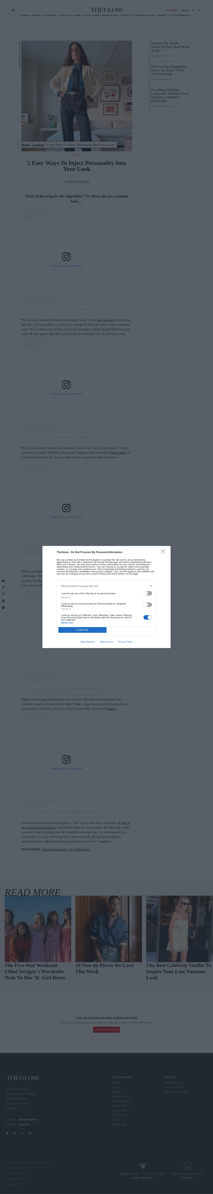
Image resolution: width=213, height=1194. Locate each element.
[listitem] (106, 586)
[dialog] (106, 597)
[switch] (147, 593)
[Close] (164, 552)
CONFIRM (82, 630)
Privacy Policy (125, 641)
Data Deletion (88, 641)
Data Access (106, 641)
